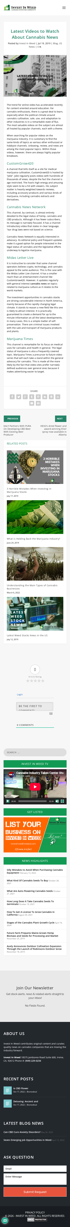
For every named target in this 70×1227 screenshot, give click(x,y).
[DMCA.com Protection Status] (37, 1220)
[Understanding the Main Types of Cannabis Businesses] (35, 564)
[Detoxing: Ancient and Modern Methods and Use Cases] (8, 1104)
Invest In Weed (27, 43)
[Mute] (57, 801)
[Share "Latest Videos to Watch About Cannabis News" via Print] (38, 403)
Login (19, 694)
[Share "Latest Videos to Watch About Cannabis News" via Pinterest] (38, 397)
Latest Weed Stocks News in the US (27, 635)
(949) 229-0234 (33, 1060)
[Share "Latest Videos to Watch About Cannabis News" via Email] (31, 403)
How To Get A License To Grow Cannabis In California (31, 913)
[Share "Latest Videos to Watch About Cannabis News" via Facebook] (12, 397)
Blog (55, 43)
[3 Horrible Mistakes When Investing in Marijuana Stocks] (35, 467)
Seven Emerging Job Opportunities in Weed (27, 1140)
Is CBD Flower (20, 1088)
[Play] (7, 801)
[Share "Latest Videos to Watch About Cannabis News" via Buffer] (51, 397)
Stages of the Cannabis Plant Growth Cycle (30, 922)
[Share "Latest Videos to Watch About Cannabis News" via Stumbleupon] (58, 397)
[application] (35, 786)
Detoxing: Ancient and (25, 1101)
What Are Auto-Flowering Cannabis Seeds (30, 891)
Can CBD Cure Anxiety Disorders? (22, 1132)
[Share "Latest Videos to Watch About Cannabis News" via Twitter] (18, 397)
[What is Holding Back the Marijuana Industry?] (35, 517)
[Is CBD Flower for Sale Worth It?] (8, 1090)
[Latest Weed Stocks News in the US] (35, 613)
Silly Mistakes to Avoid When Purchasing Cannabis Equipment (35, 871)
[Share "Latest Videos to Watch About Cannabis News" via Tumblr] (31, 397)
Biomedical (32, 1091)
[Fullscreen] (62, 801)
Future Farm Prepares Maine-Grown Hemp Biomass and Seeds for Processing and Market (32, 934)
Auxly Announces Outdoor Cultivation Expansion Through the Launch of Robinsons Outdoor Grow (34, 948)
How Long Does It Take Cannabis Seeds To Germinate (30, 903)
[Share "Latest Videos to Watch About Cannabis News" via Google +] (25, 397)
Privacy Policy (35, 1212)
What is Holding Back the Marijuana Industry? (33, 538)
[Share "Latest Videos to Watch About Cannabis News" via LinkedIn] (45, 397)
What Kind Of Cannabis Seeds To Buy (27, 880)
